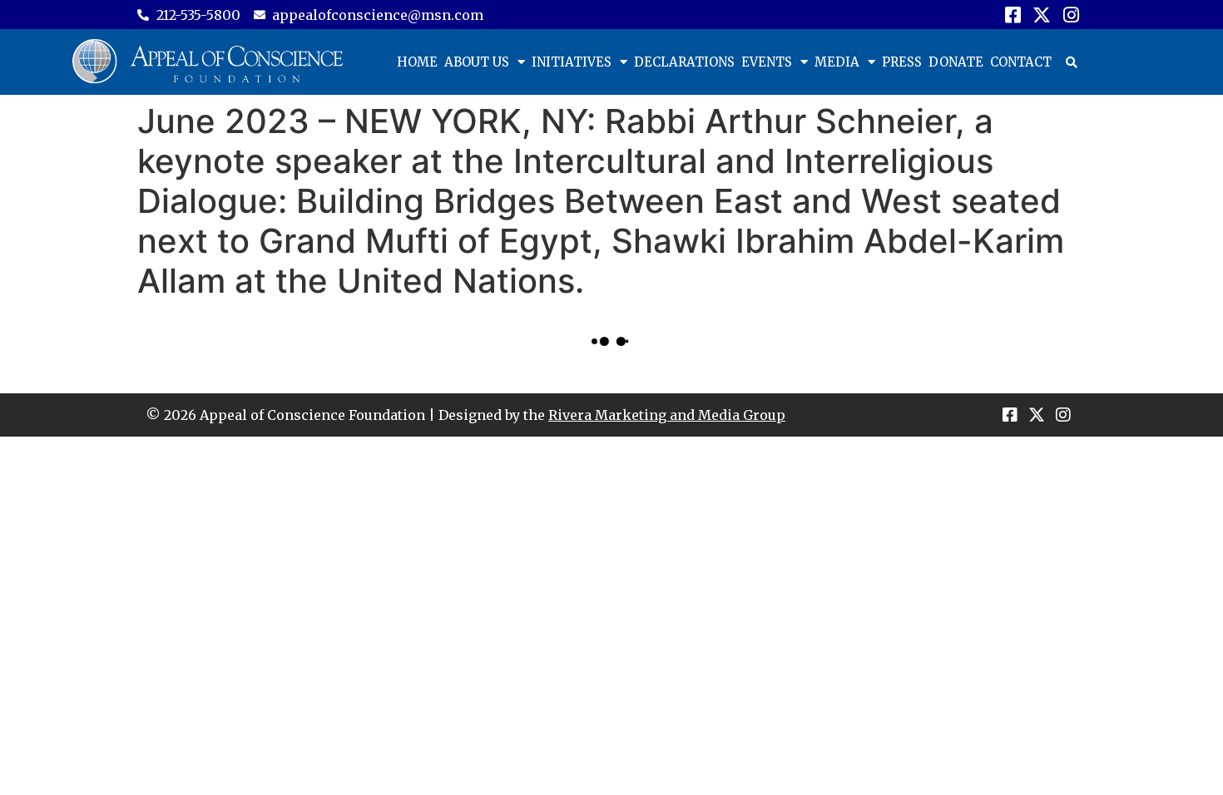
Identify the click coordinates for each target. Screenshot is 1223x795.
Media (837, 62)
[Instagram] (1071, 14)
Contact (1021, 62)
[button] (1071, 62)
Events (766, 62)
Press (902, 62)
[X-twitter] (1042, 14)
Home (417, 62)
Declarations (684, 62)
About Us (476, 62)
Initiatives (572, 62)
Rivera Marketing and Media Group (666, 415)
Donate (955, 62)
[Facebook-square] (1012, 14)
